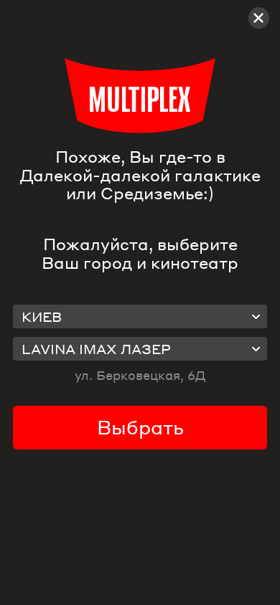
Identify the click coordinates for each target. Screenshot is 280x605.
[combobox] (139, 316)
